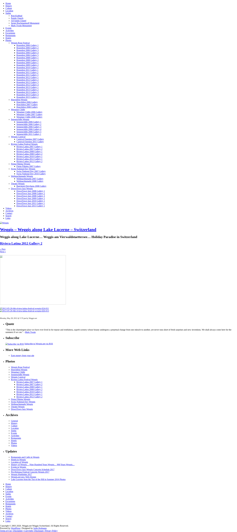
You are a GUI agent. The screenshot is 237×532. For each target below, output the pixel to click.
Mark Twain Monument (21, 25)
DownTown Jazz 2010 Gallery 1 (30, 201)
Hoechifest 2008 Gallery (27, 107)
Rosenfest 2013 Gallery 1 (27, 87)
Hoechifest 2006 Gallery (27, 102)
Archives (9, 211)
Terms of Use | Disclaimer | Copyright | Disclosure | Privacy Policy (29, 531)
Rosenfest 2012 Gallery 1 (27, 77)
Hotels (8, 38)
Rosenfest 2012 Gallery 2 (27, 80)
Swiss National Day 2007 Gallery (31, 171)
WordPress (15, 528)
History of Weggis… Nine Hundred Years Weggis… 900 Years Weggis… (43, 464)
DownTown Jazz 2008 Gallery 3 (30, 196)
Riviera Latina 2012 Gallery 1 (29, 159)
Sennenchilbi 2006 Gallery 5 (28, 132)
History (8, 6)
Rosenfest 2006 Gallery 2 (27, 48)
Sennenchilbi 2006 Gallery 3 (28, 127)
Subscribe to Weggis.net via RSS (38, 344)
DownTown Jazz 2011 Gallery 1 (30, 203)
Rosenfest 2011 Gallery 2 (27, 72)
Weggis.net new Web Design (23, 477)
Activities (9, 30)
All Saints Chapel (18, 20)
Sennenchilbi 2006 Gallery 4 (28, 129)
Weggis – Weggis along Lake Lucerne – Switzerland (48, 229)
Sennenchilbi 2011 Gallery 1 (28, 134)
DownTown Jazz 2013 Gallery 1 (30, 206)
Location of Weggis (19, 462)
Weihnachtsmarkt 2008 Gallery (29, 181)
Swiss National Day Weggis (23, 169)
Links (7, 218)
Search (8, 216)
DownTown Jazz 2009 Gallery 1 (30, 198)
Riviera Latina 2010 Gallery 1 (29, 156)
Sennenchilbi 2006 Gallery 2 (28, 124)
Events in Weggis (18, 467)
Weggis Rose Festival (20, 43)
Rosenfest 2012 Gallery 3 (27, 82)
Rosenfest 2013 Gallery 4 (27, 95)
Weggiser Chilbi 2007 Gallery (29, 114)
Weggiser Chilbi (18, 109)
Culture (8, 8)
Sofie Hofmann (40, 528)
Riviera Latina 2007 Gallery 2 (29, 149)
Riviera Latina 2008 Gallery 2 (29, 154)
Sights (8, 13)
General (14, 421)
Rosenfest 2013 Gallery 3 (27, 92)
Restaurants (10, 35)
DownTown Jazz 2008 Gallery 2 (30, 193)
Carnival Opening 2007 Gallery (30, 139)
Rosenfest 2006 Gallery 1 (27, 45)
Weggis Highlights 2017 (21, 474)
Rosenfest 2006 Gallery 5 (27, 55)
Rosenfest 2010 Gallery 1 (27, 67)
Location (9, 11)
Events (8, 28)
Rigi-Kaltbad (16, 16)
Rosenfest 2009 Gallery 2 (27, 65)
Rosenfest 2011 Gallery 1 (27, 70)
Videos (8, 208)
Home (8, 3)
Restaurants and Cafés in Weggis (25, 457)
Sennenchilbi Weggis (20, 119)
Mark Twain (30, 332)
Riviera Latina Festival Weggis (24, 144)
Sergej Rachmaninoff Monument (25, 23)
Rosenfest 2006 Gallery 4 (27, 53)
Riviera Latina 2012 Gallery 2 (29, 161)
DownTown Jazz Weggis (22, 188)
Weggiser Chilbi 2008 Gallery (29, 117)
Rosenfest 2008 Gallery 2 (27, 60)
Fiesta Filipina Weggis (20, 164)
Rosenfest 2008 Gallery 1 (27, 58)
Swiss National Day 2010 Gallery (31, 174)
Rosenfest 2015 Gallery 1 (27, 97)
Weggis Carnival (18, 137)
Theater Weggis (18, 183)
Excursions (10, 33)
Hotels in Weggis (18, 459)
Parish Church (17, 18)
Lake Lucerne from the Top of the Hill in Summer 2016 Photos (38, 479)
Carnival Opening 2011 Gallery (30, 141)
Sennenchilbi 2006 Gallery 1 (28, 122)
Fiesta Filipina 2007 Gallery (28, 166)
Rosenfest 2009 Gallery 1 (27, 62)
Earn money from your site (22, 355)
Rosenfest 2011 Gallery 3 (27, 75)
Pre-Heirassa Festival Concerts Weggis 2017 (30, 472)
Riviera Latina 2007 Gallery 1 (29, 146)
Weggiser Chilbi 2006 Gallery (29, 112)
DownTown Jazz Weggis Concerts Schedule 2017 (32, 469)
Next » (3, 251)
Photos (8, 40)
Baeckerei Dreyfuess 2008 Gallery (31, 186)
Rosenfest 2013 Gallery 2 (27, 90)
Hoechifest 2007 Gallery (27, 104)
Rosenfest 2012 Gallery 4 (27, 85)
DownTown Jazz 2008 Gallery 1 (30, 191)
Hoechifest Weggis (19, 99)
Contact (8, 213)
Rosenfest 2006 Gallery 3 (27, 50)
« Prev (3, 249)
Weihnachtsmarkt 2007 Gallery (29, 179)
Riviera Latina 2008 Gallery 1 (29, 151)
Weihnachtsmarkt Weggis (22, 176)
